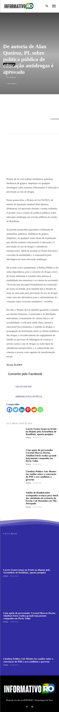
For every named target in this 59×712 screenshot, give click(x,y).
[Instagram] (32, 707)
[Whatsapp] (40, 409)
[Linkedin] (22, 409)
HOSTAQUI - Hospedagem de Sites (38, 700)
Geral (28, 437)
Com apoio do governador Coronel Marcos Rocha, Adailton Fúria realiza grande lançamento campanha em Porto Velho (41, 455)
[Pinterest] (28, 409)
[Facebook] (9, 409)
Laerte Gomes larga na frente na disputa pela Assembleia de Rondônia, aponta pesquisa (41, 432)
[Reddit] (34, 409)
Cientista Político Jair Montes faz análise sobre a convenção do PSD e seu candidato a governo (41, 475)
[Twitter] (15, 409)
